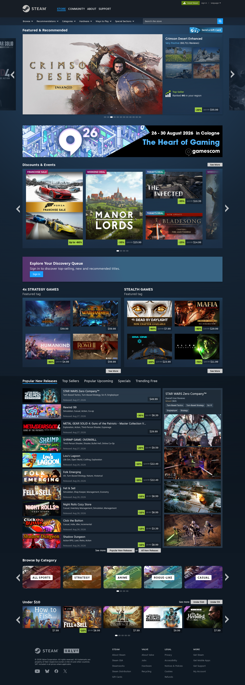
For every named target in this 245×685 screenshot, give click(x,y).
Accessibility (171, 660)
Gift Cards (117, 676)
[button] (28, 21)
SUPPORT (105, 9)
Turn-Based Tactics (175, 405)
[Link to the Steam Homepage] (34, 11)
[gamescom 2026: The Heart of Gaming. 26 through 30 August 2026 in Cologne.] (122, 141)
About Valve (148, 654)
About (91, 9)
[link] (54, 208)
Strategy (184, 410)
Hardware (147, 665)
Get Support (199, 665)
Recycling (146, 671)
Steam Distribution (121, 671)
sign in (204, 3)
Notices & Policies (174, 665)
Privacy (168, 654)
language (215, 3)
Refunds (169, 676)
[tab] (39, 381)
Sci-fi (209, 405)
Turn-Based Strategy (195, 405)
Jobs (144, 660)
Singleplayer (172, 410)
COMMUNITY (76, 9)
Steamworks (118, 665)
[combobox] (180, 21)
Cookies (168, 671)
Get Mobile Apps (201, 660)
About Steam (119, 654)
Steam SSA (117, 660)
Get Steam (198, 654)
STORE (61, 9)
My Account (199, 671)
